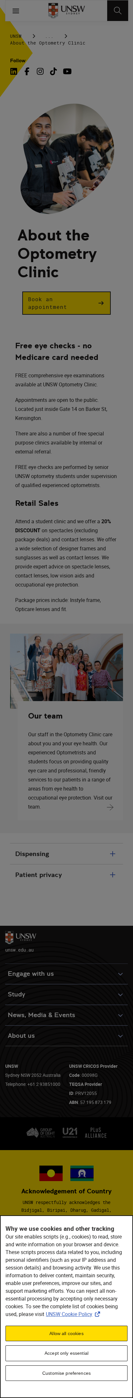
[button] (66, 303)
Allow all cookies (66, 1333)
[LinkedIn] (15, 71)
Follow (18, 60)
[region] (66, 1306)
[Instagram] (40, 71)
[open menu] (15, 10)
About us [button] (21, 1035)
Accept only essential (66, 1353)
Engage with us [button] (31, 973)
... (49, 36)
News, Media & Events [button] (41, 1015)
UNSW (16, 36)
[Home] (66, 10)
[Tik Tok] (53, 71)
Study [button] (16, 994)
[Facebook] (27, 71)
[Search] (117, 10)
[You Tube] (67, 71)
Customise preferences (66, 1373)
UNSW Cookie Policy (74, 1314)
